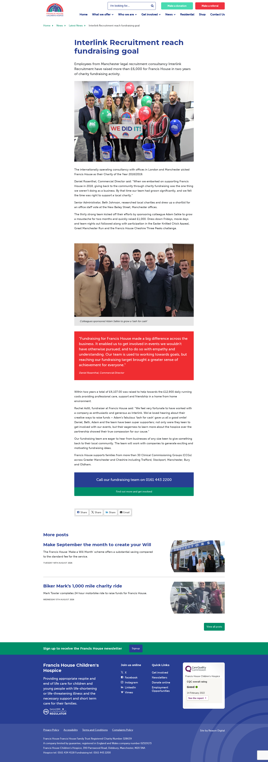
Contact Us (217, 14)
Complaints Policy (122, 730)
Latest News (76, 25)
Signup (136, 648)
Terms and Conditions (95, 730)
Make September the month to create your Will (97, 544)
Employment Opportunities (161, 689)
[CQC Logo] (195, 671)
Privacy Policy (51, 730)
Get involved (149, 14)
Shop (202, 14)
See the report (196, 698)
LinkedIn (130, 687)
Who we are (126, 14)
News (169, 14)
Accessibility (71, 730)
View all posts (214, 626)
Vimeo (129, 692)
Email (126, 512)
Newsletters (159, 677)
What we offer (101, 14)
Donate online (161, 682)
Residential (187, 14)
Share (83, 512)
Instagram (131, 682)
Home (83, 14)
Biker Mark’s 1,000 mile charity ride (82, 586)
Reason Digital (216, 730)
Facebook (131, 677)
